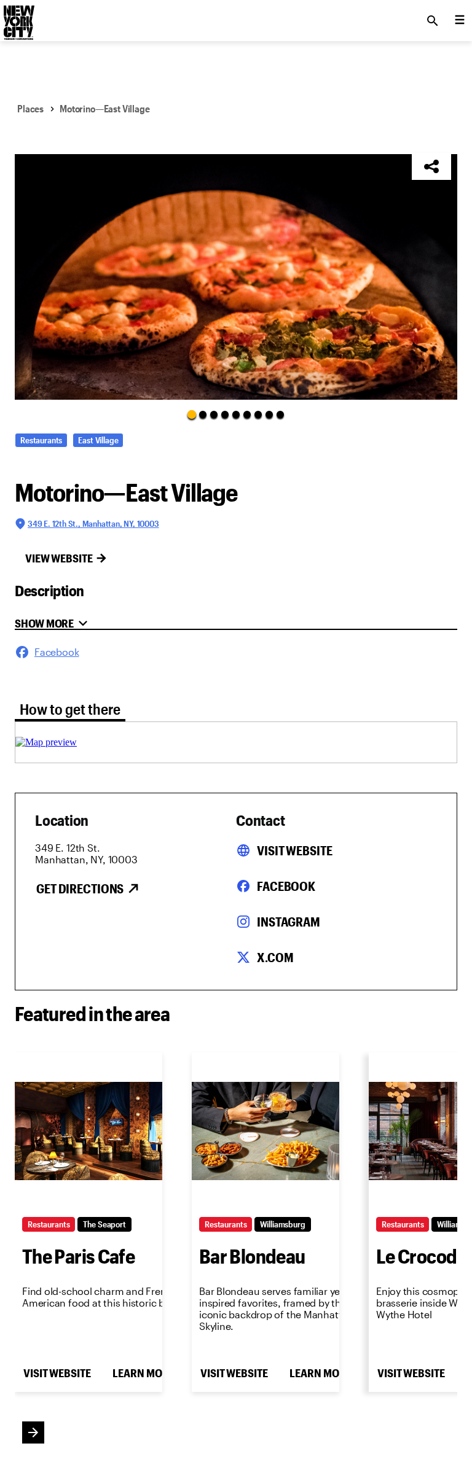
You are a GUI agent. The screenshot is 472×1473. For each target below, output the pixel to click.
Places (30, 108)
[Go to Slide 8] (269, 414)
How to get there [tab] (70, 709)
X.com (275, 957)
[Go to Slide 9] (280, 414)
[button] (236, 277)
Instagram (288, 921)
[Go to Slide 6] (247, 414)
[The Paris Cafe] (88, 1131)
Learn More (143, 1373)
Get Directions (80, 888)
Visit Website (294, 850)
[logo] (18, 17)
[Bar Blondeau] (265, 1131)
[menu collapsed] (459, 21)
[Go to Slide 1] (191, 414)
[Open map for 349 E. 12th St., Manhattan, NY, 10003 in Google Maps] (46, 742)
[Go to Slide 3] (214, 414)
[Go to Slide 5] (236, 414)
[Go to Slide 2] (202, 414)
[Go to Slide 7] (258, 414)
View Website (59, 558)
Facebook (286, 886)
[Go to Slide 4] (225, 414)
